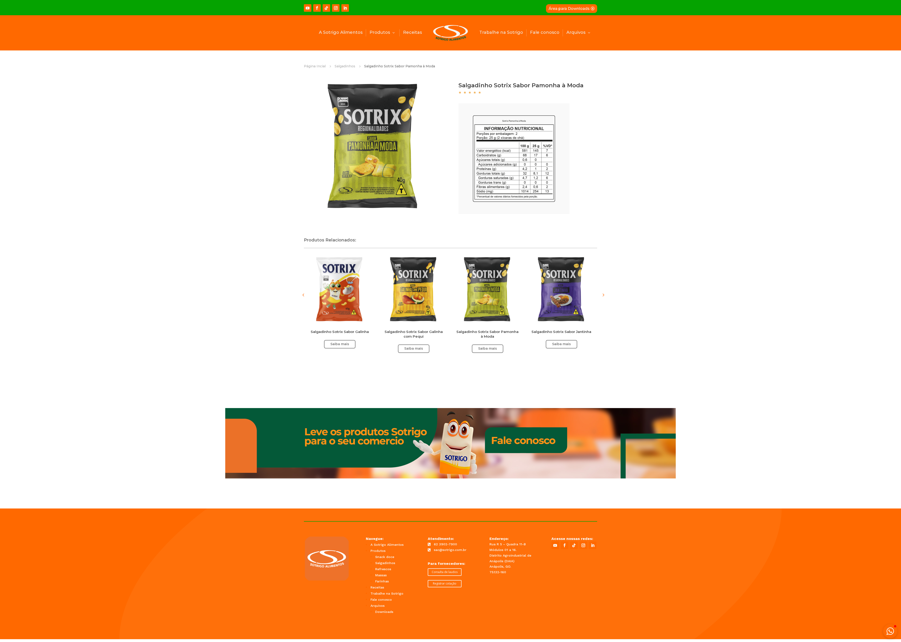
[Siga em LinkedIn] (345, 8)
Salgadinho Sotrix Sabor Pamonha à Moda (487, 334)
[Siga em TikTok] (326, 8)
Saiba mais (561, 344)
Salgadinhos (345, 66)
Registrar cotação (444, 583)
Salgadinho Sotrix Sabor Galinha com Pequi (414, 334)
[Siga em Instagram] (336, 8)
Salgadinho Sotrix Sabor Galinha (340, 331)
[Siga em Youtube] (307, 8)
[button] (603, 295)
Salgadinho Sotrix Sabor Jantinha (561, 331)
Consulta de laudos (445, 572)
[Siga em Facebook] (317, 8)
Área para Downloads (569, 8)
